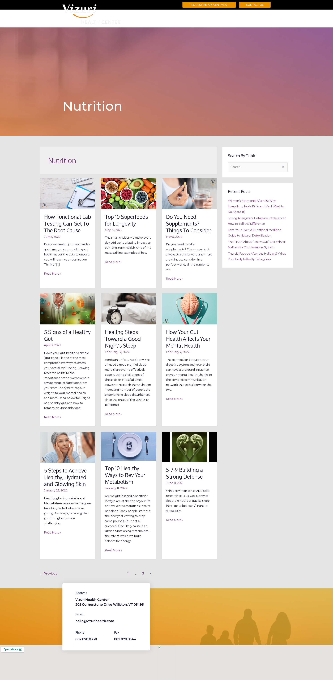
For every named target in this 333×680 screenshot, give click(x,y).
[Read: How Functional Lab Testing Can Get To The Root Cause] (67, 193)
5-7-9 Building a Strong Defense (184, 473)
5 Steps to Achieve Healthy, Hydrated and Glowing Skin (65, 477)
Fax (116, 632)
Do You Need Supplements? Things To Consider (188, 223)
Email (79, 614)
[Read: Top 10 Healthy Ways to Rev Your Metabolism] (128, 446)
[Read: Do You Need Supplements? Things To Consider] (189, 193)
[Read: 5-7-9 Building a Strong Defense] (189, 447)
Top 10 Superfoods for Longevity (126, 220)
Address (81, 593)
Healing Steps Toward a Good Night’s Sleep (123, 339)
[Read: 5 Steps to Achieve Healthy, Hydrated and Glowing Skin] (67, 447)
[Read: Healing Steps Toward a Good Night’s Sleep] (128, 308)
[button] (209, 5)
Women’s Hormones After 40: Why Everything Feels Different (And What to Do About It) (256, 206)
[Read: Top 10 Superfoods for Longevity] (128, 193)
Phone (79, 632)
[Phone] (70, 632)
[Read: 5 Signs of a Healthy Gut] (67, 308)
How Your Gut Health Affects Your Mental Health (188, 339)
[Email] (70, 614)
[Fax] (109, 632)
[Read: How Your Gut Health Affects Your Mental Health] (189, 308)
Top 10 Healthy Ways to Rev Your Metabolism (125, 475)
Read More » (52, 273)
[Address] (70, 592)
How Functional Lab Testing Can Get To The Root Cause (67, 223)
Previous (48, 573)
